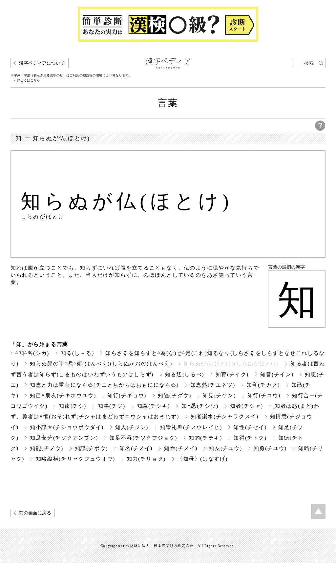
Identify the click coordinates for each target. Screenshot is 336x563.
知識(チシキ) (153, 406)
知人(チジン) (131, 427)
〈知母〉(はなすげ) (202, 459)
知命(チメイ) (180, 448)
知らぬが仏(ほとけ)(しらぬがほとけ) (231, 363)
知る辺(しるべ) (184, 374)
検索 (308, 63)
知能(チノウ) (46, 448)
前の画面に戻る (35, 512)
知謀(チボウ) (91, 448)
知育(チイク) (232, 374)
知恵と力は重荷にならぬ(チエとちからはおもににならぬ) (104, 385)
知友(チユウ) (225, 448)
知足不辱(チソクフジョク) (143, 438)
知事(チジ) (111, 406)
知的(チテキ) (205, 438)
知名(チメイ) (136, 448)
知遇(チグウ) (174, 395)
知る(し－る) (77, 353)
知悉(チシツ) (200, 406)
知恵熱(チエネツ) (212, 385)
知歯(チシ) (72, 406)
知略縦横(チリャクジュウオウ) (75, 459)
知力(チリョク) (146, 459)
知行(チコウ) (264, 395)
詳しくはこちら (28, 80)
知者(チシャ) (246, 406)
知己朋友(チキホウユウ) (63, 395)
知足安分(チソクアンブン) (64, 438)
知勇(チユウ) (270, 448)
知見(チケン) (219, 395)
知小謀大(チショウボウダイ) (67, 427)
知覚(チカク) (263, 385)
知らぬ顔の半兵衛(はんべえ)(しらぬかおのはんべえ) (101, 363)
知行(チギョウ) (126, 395)
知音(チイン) (276, 374)
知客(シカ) (32, 353)
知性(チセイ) (249, 427)
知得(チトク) (249, 438)
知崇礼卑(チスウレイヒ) (191, 427)
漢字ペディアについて (42, 63)
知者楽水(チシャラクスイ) (225, 416)
